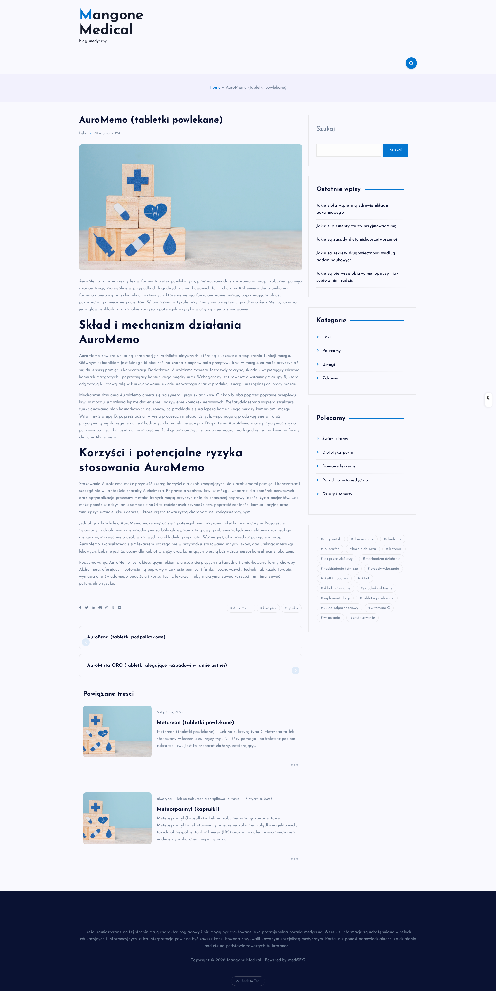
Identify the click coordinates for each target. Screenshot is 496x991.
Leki (82, 133)
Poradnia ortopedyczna (345, 480)
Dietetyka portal (338, 453)
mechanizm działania (382, 559)
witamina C (380, 608)
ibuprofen (331, 549)
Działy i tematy (337, 494)
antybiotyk (332, 539)
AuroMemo (242, 608)
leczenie (395, 549)
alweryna (164, 799)
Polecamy (331, 351)
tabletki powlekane (378, 598)
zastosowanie (364, 618)
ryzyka (292, 608)
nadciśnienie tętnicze (340, 569)
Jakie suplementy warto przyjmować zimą (356, 226)
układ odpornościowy (340, 608)
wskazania (331, 618)
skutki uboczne (335, 578)
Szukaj (325, 129)
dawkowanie (364, 539)
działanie (393, 539)
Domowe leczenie (339, 467)
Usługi (328, 365)
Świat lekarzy (335, 439)
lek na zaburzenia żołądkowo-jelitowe (208, 799)
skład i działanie (337, 588)
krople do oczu (364, 549)
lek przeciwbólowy (338, 559)
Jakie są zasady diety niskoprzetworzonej (356, 240)
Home (215, 88)
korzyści (269, 608)
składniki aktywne (377, 588)
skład (364, 578)
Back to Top (250, 981)
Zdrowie (330, 378)
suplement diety (336, 598)
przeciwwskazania (384, 569)
